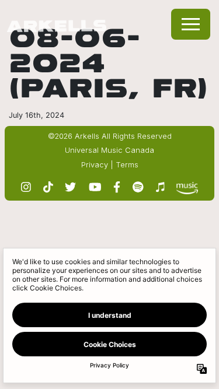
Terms (127, 164)
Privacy (94, 164)
